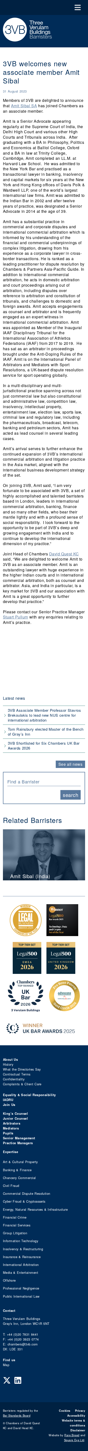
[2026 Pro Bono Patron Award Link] (64, 1009)
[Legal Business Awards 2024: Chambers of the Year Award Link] (26, 933)
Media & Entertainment (20, 1272)
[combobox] (44, 781)
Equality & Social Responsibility (29, 1095)
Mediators (11, 1128)
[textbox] (42, 781)
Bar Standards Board (16, 1415)
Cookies (64, 1410)
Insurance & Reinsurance (22, 1256)
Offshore (9, 1280)
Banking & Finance (17, 1170)
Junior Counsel (15, 1118)
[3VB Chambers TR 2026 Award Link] (26, 1009)
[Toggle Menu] (78, 7)
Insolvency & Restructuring (23, 1249)
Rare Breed (71, 1435)
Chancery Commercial (19, 1177)
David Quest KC (64, 554)
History (8, 1064)
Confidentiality (13, 1079)
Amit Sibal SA (24, 105)
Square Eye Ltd (74, 1440)
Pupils (8, 1133)
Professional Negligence (21, 1288)
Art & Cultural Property (20, 1161)
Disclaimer (77, 1430)
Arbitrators (11, 1123)
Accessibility (76, 1415)
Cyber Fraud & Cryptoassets (24, 1201)
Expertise (10, 1152)
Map (6, 1364)
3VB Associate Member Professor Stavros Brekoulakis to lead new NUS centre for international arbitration (44, 715)
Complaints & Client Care (22, 1084)
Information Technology (20, 1240)
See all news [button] (70, 764)
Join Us (9, 1104)
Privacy (80, 1410)
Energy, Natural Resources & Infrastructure (35, 1209)
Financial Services (16, 1225)
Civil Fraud (11, 1185)
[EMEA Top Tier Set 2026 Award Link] (27, 971)
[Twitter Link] (7, 1379)
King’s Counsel (15, 1113)
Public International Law (21, 1296)
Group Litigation (15, 1233)
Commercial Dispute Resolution (26, 1193)
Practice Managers (18, 1143)
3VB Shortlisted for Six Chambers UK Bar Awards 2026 (44, 745)
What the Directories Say (22, 1069)
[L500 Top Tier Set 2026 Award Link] (60, 971)
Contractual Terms (17, 1074)
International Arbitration (21, 1264)
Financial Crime (15, 1217)
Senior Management (19, 1138)
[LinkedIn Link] (17, 1379)
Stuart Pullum (15, 617)
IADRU (8, 1100)
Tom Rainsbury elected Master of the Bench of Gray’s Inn (46, 731)
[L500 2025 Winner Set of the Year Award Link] (62, 933)
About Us (10, 1059)
